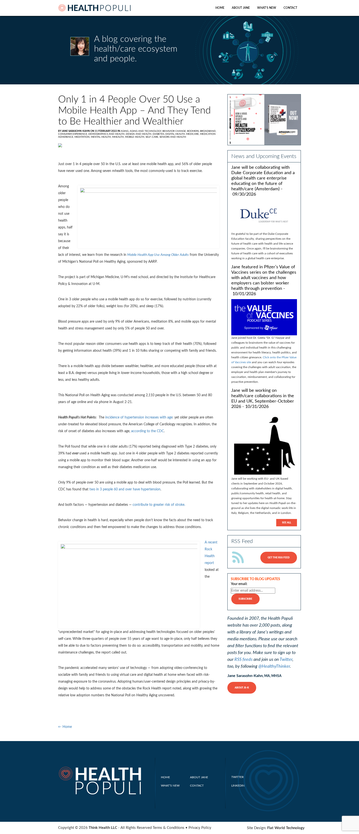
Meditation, (82, 137)
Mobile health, (135, 137)
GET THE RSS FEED (279, 557)
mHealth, (118, 137)
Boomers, (193, 131)
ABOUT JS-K (242, 688)
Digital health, (175, 134)
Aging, (125, 131)
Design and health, (139, 134)
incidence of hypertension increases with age (138, 417)
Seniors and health (172, 137)
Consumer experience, (73, 134)
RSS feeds (243, 659)
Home (219, 7)
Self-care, (152, 137)
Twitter (286, 659)
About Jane (241, 7)
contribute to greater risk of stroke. (158, 505)
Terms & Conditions (168, 828)
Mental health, (101, 137)
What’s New (266, 7)
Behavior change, (174, 131)
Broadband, (208, 131)
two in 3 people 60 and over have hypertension (124, 489)
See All (286, 522)
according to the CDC (147, 431)
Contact (290, 7)
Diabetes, (159, 134)
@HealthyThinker (274, 666)
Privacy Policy (200, 828)
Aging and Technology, (146, 131)
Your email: (239, 584)
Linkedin (237, 785)
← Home (65, 727)
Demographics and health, (107, 134)
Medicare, (193, 134)
